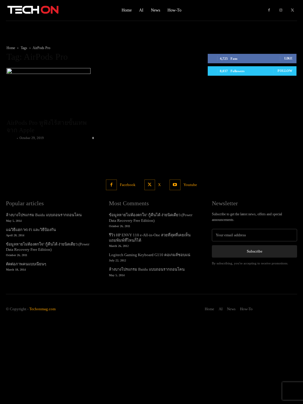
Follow (285, 70)
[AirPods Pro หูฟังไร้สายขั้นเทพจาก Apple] (51, 91)
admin (11, 138)
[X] (292, 10)
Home (11, 48)
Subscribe (254, 251)
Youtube (190, 184)
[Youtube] (175, 185)
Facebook (128, 184)
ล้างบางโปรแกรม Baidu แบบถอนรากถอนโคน (44, 215)
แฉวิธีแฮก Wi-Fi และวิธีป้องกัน (31, 229)
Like (288, 58)
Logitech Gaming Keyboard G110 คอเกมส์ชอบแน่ (149, 255)
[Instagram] (280, 10)
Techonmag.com (42, 309)
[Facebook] (269, 10)
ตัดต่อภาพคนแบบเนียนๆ (26, 264)
